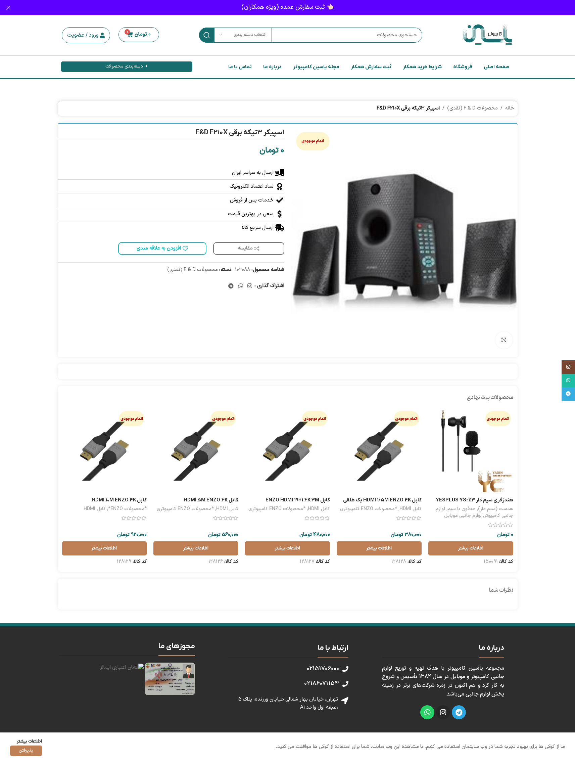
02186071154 (321, 683)
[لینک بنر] (287, 7)
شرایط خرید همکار (422, 66)
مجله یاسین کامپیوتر (316, 66)
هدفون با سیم (461, 508)
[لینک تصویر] (170, 679)
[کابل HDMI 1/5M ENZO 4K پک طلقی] (379, 451)
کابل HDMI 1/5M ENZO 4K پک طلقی (382, 500)
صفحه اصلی (497, 66)
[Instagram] (443, 712)
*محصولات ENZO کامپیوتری (368, 508)
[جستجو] (206, 35)
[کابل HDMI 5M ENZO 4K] (195, 451)
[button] (86, 35)
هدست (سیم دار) (495, 508)
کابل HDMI (410, 508)
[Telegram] (459, 712)
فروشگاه (462, 66)
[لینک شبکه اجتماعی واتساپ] (240, 286)
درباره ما (272, 66)
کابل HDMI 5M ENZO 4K (211, 500)
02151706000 (322, 668)
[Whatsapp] (427, 712)
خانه (509, 108)
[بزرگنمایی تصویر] (503, 339)
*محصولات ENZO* (127, 508)
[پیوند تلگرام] (231, 286)
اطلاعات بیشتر (29, 741)
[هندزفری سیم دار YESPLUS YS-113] (470, 451)
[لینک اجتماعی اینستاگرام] (249, 286)
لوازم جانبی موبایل (463, 515)
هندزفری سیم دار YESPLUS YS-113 (474, 500)
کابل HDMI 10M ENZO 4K (119, 500)
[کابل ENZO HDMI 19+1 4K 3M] (287, 451)
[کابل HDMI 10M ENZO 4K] (104, 451)
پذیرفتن (26, 750)
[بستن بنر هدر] (8, 7)
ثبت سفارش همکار (371, 66)
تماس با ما (240, 66)
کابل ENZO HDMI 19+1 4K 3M (298, 500)
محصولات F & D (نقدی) (472, 108)
